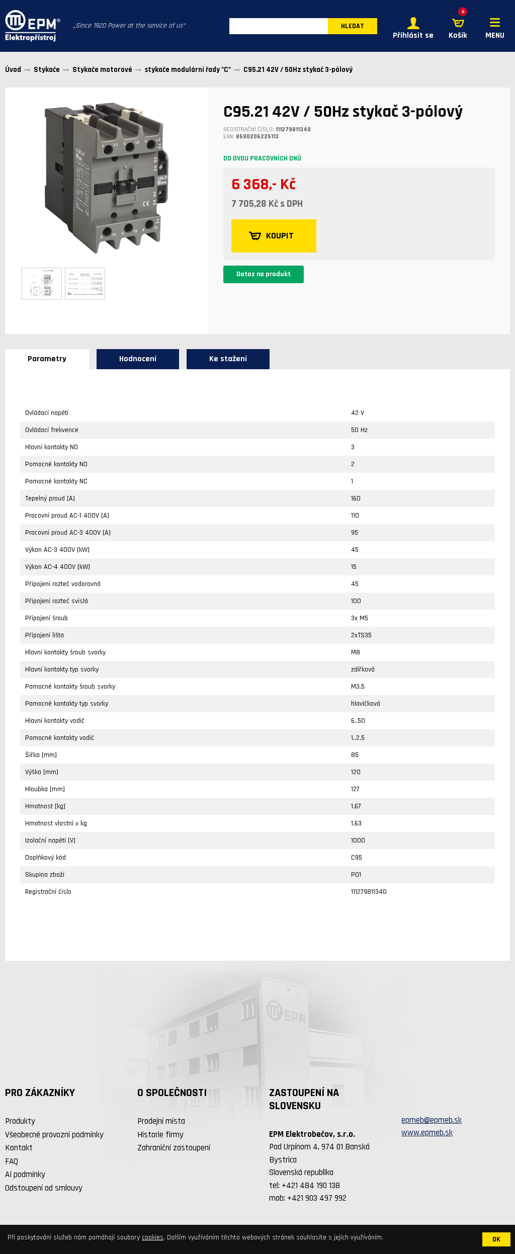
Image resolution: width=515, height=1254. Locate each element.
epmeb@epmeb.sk (431, 1120)
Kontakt (19, 1147)
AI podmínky (25, 1174)
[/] (30, 26)
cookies (152, 1237)
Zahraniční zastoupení (173, 1147)
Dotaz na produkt (263, 274)
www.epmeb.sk (427, 1132)
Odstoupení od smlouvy (43, 1188)
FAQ (11, 1161)
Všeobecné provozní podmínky (54, 1134)
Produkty (20, 1121)
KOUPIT (280, 235)
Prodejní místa (161, 1121)
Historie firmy (160, 1134)
